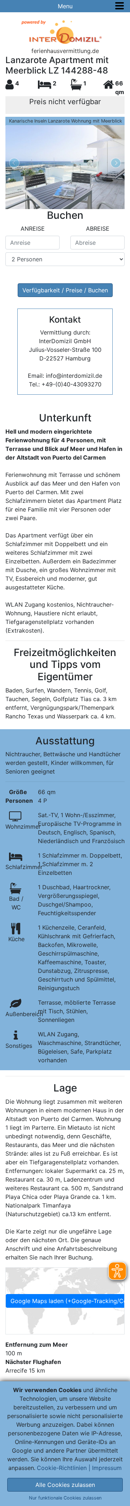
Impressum (107, 1467)
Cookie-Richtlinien (62, 1467)
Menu (65, 6)
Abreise (97, 228)
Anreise (33, 228)
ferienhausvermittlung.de (65, 50)
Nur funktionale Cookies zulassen (65, 1498)
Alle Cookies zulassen (65, 1484)
